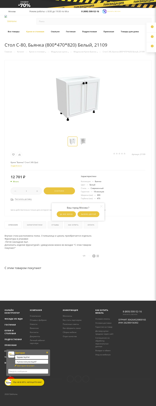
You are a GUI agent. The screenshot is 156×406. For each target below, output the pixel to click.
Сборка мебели (69, 332)
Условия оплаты (102, 319)
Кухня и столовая (10, 332)
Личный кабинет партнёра (37, 341)
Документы (35, 336)
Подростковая (13, 339)
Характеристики (34, 225)
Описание (13, 225)
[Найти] (147, 21)
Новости (33, 324)
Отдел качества (70, 336)
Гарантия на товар (103, 327)
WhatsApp (86, 379)
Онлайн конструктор (12, 311)
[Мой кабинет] (150, 12)
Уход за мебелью (103, 354)
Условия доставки (103, 323)
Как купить (73, 225)
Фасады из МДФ (14, 319)
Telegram (78, 379)
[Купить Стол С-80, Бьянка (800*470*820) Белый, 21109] (78, 98)
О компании (35, 316)
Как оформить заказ (72, 328)
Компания (36, 310)
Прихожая (10, 345)
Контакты (34, 332)
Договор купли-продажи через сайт (104, 332)
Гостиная (10, 324)
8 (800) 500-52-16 (90, 11)
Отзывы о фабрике (38, 320)
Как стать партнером (72, 320)
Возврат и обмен (103, 350)
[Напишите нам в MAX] (104, 11)
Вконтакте (70, 379)
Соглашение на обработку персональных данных (102, 342)
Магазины (67, 316)
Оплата (91, 225)
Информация (70, 310)
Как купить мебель (101, 311)
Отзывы (55, 225)
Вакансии (34, 328)
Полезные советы (71, 324)
